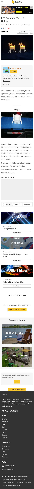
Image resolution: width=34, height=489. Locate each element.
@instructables (9, 466)
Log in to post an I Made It (17, 310)
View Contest (17, 233)
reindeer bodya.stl (7, 177)
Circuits (4, 419)
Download (27, 204)
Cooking (4, 430)
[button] (2, 2)
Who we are (5, 457)
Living (4, 432)
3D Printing (25, 25)
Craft (3, 427)
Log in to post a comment (17, 390)
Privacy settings (21, 480)
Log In (17, 382)
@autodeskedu (9, 469)
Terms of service (22, 477)
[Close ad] (31, 7)
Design (4, 424)
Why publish (6, 446)
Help (3, 452)
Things (7, 84)
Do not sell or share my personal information (17, 482)
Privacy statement (9, 480)
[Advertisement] (17, 10)
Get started (5, 449)
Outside (4, 435)
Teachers (5, 438)
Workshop (17, 25)
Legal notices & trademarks (11, 485)
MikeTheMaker (7, 25)
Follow (13, 71)
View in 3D (17, 204)
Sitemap (4, 454)
